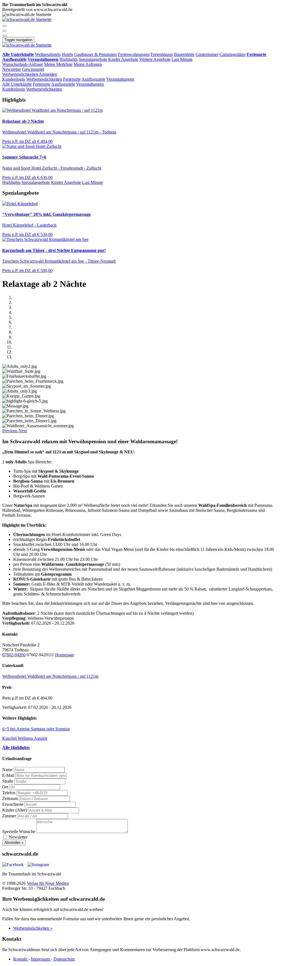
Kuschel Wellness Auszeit (24, 738)
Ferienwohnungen (134, 54)
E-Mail (8, 775)
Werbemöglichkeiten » (32, 928)
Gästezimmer (207, 54)
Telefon (8, 792)
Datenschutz (64, 959)
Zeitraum (10, 798)
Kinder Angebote (123, 59)
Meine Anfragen (88, 64)
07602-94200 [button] (14, 654)
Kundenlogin (13, 79)
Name (7, 769)
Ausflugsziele (93, 79)
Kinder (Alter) (14, 810)
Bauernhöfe (184, 54)
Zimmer (9, 815)
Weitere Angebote (154, 59)
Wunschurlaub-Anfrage (22, 64)
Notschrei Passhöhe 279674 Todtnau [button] (21, 647)
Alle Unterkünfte (17, 84)
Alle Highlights (16, 747)
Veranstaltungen (120, 79)
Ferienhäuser (162, 54)
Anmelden (48, 74)
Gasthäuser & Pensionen (95, 54)
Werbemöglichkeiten (20, 74)
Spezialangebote (93, 59)
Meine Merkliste (58, 64)
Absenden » (13, 842)
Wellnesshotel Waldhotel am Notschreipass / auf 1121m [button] (50, 676)
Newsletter (11, 69)
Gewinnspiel (33, 69)
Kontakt (20, 959)
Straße (7, 781)
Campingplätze (232, 54)
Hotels (67, 54)
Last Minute (182, 59)
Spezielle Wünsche (18, 831)
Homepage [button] (64, 654)
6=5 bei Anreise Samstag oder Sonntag (36, 728)
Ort (5, 787)
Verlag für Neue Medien (48, 883)
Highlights (68, 59)
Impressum (41, 959)
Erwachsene (12, 804)
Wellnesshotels (48, 54)
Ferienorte (72, 79)
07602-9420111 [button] (40, 654)
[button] (4, 26)
